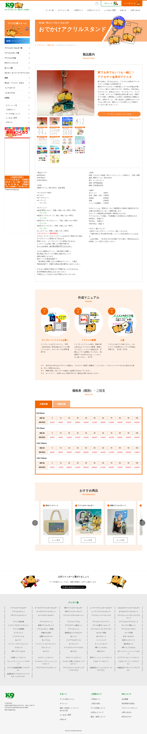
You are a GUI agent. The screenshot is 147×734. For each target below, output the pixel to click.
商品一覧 (50, 45)
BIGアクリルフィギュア (73, 611)
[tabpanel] (65, 93)
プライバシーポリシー (130, 708)
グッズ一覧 (50, 10)
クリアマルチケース (73, 640)
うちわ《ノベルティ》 (101, 661)
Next (142, 523)
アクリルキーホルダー (18, 608)
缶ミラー (18, 640)
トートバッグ (101, 640)
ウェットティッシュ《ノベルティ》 (18, 662)
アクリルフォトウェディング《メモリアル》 (73, 669)
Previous (35, 523)
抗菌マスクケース (46, 636)
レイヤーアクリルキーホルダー (101, 608)
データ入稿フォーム (67, 699)
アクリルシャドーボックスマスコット (128, 616)
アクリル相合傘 (18, 621)
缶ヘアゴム (46, 640)
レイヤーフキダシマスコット (18, 625)
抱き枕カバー (128, 644)
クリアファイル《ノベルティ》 (128, 657)
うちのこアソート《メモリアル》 (128, 662)
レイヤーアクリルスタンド (101, 611)
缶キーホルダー (128, 636)
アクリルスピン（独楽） (46, 629)
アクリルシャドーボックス (101, 615)
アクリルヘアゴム (73, 621)
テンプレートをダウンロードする (119, 114)
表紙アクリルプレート (46, 625)
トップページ (40, 45)
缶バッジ (73, 636)
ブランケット (46, 647)
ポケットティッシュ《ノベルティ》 (128, 652)
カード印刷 (129, 633)
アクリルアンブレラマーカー (101, 629)
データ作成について (13, 114)
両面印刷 (61, 404)
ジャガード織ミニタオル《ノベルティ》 (73, 662)
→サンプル (42, 203)
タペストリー (73, 644)
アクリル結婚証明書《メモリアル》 (18, 669)
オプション (64, 703)
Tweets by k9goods (12, 189)
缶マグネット (101, 636)
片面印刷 (44, 404)
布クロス (73, 651)
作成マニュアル (135, 119)
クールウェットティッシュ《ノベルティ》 (46, 662)
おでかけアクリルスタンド (128, 611)
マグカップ (18, 647)
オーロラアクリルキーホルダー (46, 608)
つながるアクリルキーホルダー (128, 608)
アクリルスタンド (18, 611)
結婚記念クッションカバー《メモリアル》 (101, 669)
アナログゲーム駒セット (73, 625)
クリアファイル (18, 636)
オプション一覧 (63, 10)
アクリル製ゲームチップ (101, 625)
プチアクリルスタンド (18, 615)
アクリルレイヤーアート (101, 621)
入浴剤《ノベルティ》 (18, 657)
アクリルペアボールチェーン (73, 615)
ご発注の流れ (95, 703)
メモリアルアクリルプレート (46, 667)
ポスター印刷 (101, 633)
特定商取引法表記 (128, 703)
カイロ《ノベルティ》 (46, 657)
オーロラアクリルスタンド (46, 611)
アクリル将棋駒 (18, 629)
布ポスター (101, 651)
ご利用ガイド (78, 10)
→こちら (97, 354)
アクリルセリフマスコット (128, 621)
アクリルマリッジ (46, 621)
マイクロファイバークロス (73, 647)
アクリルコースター (128, 629)
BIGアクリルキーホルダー (73, 608)
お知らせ (123, 10)
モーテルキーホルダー (46, 615)
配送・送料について (98, 717)
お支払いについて (93, 10)
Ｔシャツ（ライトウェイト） (18, 644)
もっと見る (56, 540)
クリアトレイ (18, 633)
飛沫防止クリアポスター (73, 633)
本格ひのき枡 (46, 633)
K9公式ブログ (127, 717)
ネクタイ (46, 651)
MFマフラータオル (18, 651)
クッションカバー (101, 644)
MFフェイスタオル (128, 647)
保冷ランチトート (128, 640)
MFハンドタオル (101, 647)
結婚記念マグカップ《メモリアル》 (128, 669)
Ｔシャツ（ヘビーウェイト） (46, 644)
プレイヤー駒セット (128, 625)
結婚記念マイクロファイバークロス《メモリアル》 (18, 675)
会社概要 (125, 699)
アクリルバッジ (73, 629)
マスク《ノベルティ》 (74, 657)
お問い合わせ (135, 10)
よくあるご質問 (110, 10)
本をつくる (108, 3)
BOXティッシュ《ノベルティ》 (101, 657)
